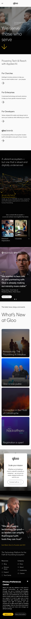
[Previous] (3, 274)
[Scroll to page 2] (17, 299)
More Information (20, 614)
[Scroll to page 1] (14, 299)
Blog (5, 564)
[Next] (26, 231)
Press (21, 564)
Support (6, 572)
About (22, 567)
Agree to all (8, 614)
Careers (22, 573)
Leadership (23, 570)
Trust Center (7, 575)
